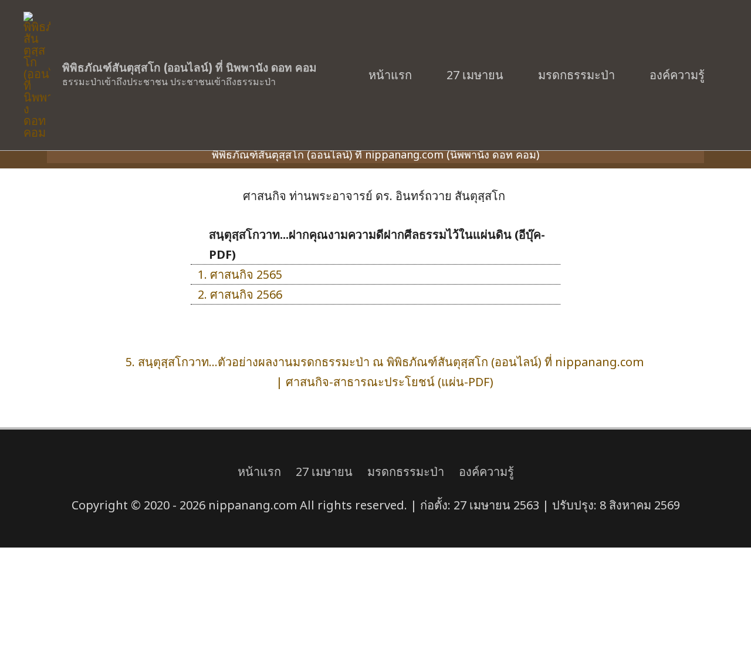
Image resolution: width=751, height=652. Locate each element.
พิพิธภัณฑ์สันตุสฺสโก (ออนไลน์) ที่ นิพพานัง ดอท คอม (189, 68)
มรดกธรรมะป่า (576, 75)
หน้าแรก (390, 75)
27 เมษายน (474, 75)
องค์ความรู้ (677, 75)
